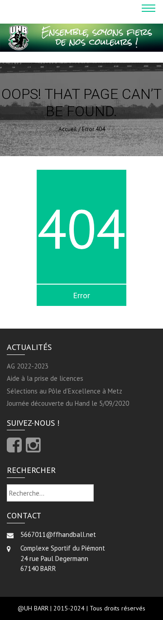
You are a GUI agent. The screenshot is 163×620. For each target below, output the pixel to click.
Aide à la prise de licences (45, 378)
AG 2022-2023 (27, 366)
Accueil (67, 129)
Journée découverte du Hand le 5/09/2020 (68, 403)
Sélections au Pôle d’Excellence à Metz (64, 391)
